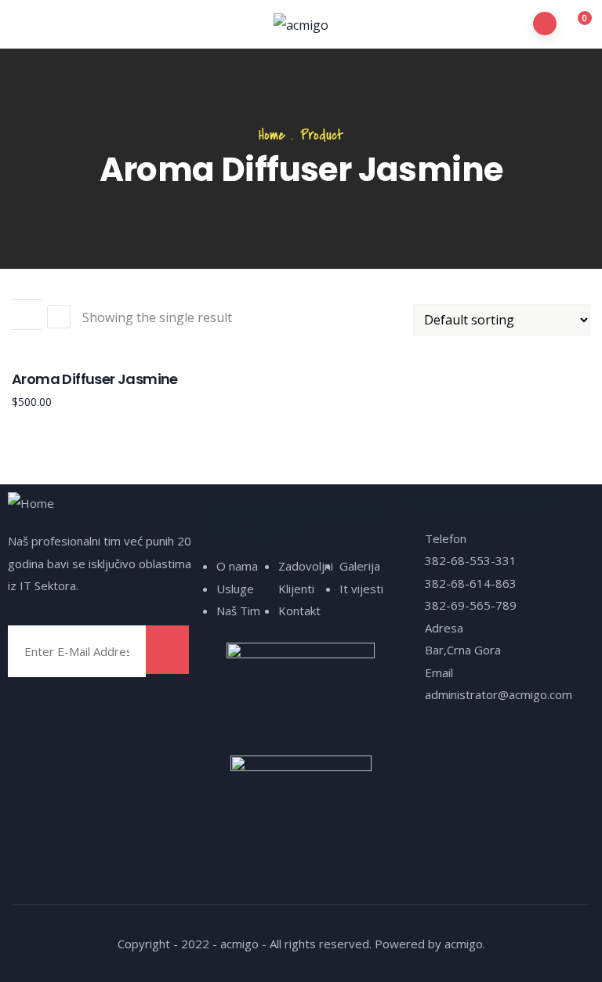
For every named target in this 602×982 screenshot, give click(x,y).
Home (272, 135)
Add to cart (27, 284)
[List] (59, 316)
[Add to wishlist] (27, 315)
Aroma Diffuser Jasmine (95, 379)
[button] (575, 25)
